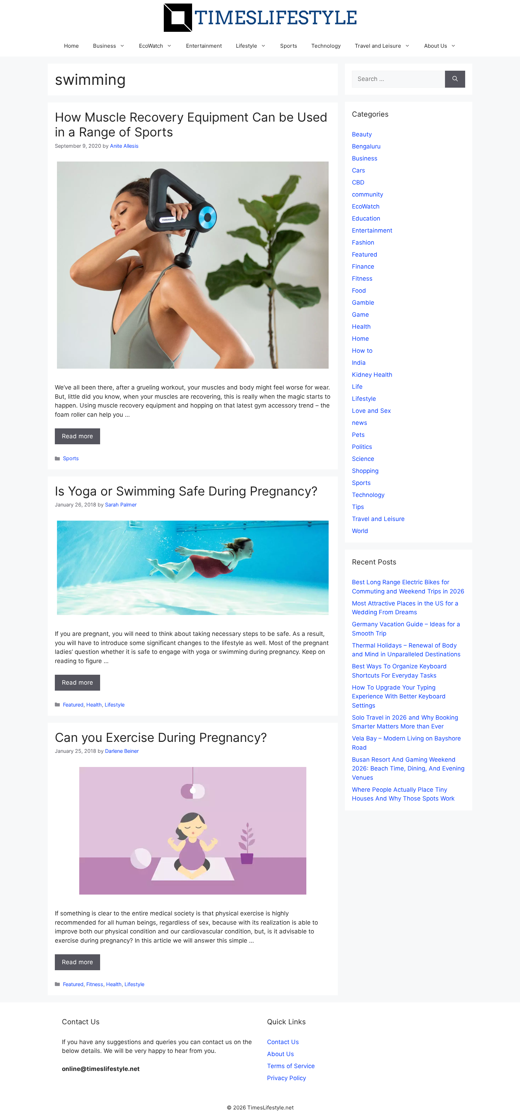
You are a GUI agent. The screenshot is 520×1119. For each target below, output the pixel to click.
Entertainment (204, 45)
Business (104, 45)
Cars (358, 170)
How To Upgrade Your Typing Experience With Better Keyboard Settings (399, 696)
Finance (363, 266)
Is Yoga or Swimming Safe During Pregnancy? (186, 491)
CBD (358, 182)
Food (359, 290)
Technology (326, 45)
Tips (358, 506)
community (367, 194)
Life (357, 386)
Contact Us (283, 1041)
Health (94, 705)
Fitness (94, 984)
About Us (435, 45)
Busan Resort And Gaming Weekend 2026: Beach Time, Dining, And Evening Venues (408, 768)
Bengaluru (366, 146)
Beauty (362, 134)
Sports (288, 45)
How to (362, 350)
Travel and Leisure (378, 45)
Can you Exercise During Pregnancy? (161, 737)
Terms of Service (291, 1066)
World (360, 530)
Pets (358, 434)
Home (71, 45)
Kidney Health (372, 374)
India (359, 362)
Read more (77, 436)
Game (360, 314)
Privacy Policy (286, 1078)
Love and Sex (371, 410)
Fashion (363, 242)
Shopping (365, 470)
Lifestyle (246, 45)
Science (363, 458)
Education (366, 218)
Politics (362, 446)
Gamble (363, 302)
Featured (73, 705)
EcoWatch (151, 45)
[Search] (455, 79)
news (359, 422)
